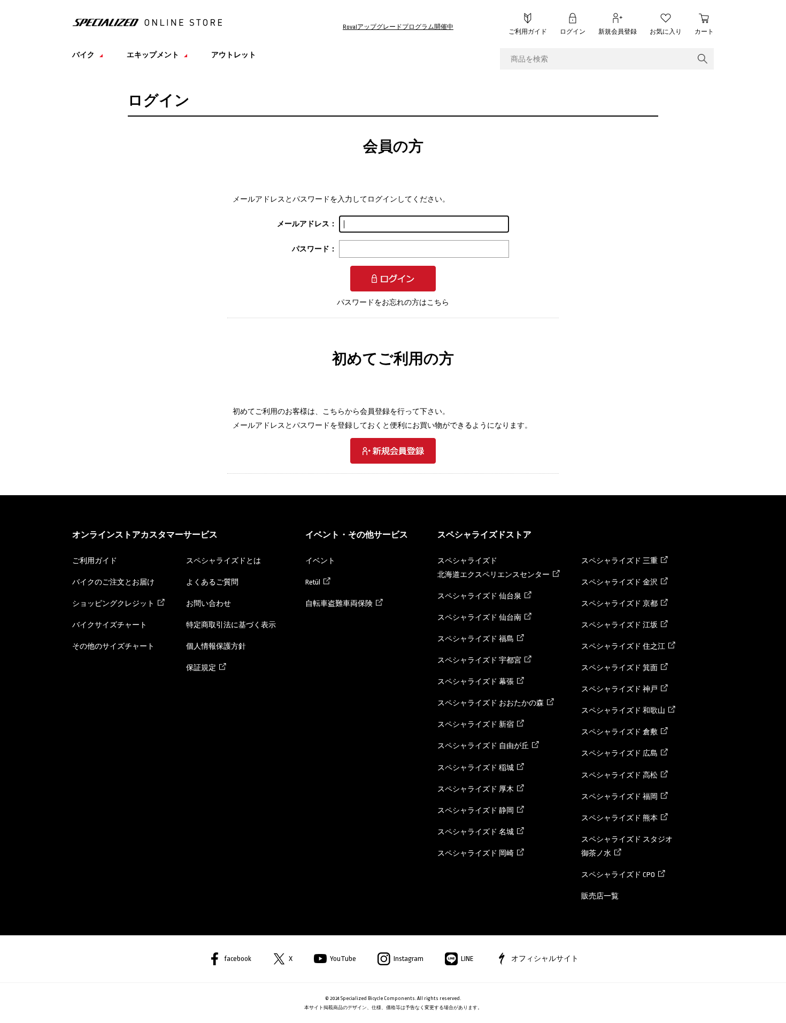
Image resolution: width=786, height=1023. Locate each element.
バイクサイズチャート (109, 625)
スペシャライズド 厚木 (475, 789)
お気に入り (666, 31)
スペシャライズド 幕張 (475, 682)
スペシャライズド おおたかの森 (490, 703)
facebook (237, 959)
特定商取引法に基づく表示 (231, 625)
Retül (312, 582)
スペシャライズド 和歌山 (623, 710)
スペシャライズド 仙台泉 (479, 596)
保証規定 (201, 668)
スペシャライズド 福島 (475, 639)
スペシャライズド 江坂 (619, 625)
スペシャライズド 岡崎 (475, 853)
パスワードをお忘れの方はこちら (393, 302)
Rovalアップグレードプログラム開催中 (398, 27)
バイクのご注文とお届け (113, 582)
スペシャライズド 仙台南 (479, 617)
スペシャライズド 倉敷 (619, 732)
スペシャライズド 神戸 (619, 689)
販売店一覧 (600, 896)
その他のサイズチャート (113, 646)
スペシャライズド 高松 (619, 775)
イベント (320, 561)
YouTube (343, 959)
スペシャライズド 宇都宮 (479, 660)
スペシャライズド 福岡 (619, 797)
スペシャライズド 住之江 (623, 646)
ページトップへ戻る (738, 999)
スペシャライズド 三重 (619, 561)
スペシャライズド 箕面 (619, 668)
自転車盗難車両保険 (339, 603)
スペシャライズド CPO (618, 875)
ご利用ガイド (527, 31)
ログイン (572, 31)
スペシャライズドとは (223, 561)
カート (704, 31)
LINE (467, 959)
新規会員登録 (617, 31)
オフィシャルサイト (545, 959)
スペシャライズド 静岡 (475, 810)
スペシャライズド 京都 (619, 603)
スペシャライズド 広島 (619, 753)
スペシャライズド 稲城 (475, 768)
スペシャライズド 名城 (475, 832)
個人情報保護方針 (216, 646)
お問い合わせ (208, 603)
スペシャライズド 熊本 (619, 818)
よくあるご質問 (212, 582)
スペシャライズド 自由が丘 (483, 746)
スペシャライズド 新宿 (475, 724)
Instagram (408, 959)
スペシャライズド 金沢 (619, 582)
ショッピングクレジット (113, 603)
